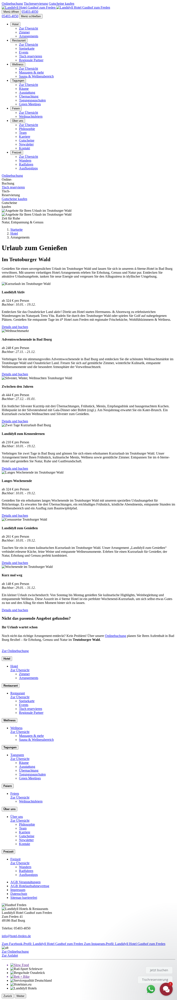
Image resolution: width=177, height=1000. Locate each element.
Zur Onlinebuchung (15, 651)
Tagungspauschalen (32, 100)
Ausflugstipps (28, 168)
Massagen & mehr (31, 72)
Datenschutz (18, 894)
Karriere (24, 136)
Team (23, 132)
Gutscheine (26, 140)
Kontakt (24, 148)
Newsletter (26, 144)
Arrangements (28, 36)
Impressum (17, 890)
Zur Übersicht (28, 28)
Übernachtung (28, 96)
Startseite (16, 229)
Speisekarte (27, 48)
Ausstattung (27, 92)
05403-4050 (10, 16)
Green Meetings (30, 104)
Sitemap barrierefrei (23, 897)
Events (23, 52)
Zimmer (24, 32)
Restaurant (19, 40)
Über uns (17, 120)
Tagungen (18, 80)
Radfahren (26, 164)
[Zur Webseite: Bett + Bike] (92, 977)
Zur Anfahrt (10, 955)
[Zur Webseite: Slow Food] (92, 965)
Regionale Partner (31, 60)
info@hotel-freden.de (16, 936)
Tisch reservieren (30, 56)
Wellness (18, 64)
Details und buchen (15, 327)
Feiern (16, 108)
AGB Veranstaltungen (25, 882)
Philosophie (27, 129)
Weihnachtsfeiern (31, 116)
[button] (11, 11)
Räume (24, 88)
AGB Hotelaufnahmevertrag (29, 886)
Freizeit (16, 152)
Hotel (15, 24)
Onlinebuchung (115, 636)
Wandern (25, 160)
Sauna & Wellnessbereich (36, 76)
